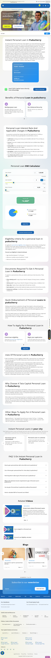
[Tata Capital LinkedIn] (14, 649)
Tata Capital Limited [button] (6, 624)
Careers (10, 596)
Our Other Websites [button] (37, 616)
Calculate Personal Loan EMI (25, 232)
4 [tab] (27, 344)
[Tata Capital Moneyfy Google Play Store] (30, 643)
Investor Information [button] (15, 616)
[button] (3, 5)
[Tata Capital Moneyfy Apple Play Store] (39, 643)
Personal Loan (8, 9)
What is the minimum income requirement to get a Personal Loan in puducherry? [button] (22, 481)
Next (47, 443)
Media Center (18, 596)
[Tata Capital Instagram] (8, 649)
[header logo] (6, 6)
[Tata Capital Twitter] (5, 649)
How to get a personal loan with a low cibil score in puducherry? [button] (21, 465)
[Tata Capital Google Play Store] (5, 643)
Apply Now (7, 26)
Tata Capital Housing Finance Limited (8, 604)
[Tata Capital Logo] (5, 638)
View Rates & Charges (19, 80)
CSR (25, 596)
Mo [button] (44, 180)
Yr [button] (41, 180)
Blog (31, 596)
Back (3, 33)
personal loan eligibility (15, 339)
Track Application (18, 26)
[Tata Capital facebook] (2, 649)
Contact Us (37, 596)
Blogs (39, 1)
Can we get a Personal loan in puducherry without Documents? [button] (21, 487)
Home (4, 9)
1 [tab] (23, 344)
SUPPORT (43, 1)
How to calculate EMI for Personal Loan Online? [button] (17, 492)
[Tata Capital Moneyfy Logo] (30, 638)
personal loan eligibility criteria (19, 245)
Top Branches (46, 616)
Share (25, 520)
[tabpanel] (14, 109)
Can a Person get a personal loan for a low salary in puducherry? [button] (21, 470)
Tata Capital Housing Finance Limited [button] (18, 625)
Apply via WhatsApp (39, 89)
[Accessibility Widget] (2, 653)
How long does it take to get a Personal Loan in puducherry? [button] (20, 475)
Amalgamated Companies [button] (25, 616)
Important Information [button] (4, 616)
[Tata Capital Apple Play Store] (15, 643)
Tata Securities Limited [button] (30, 624)
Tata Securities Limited (5, 606)
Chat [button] (47, 657)
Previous (3, 443)
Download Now (13, 2)
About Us (3, 596)
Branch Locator (47, 596)
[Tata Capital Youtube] (11, 649)
